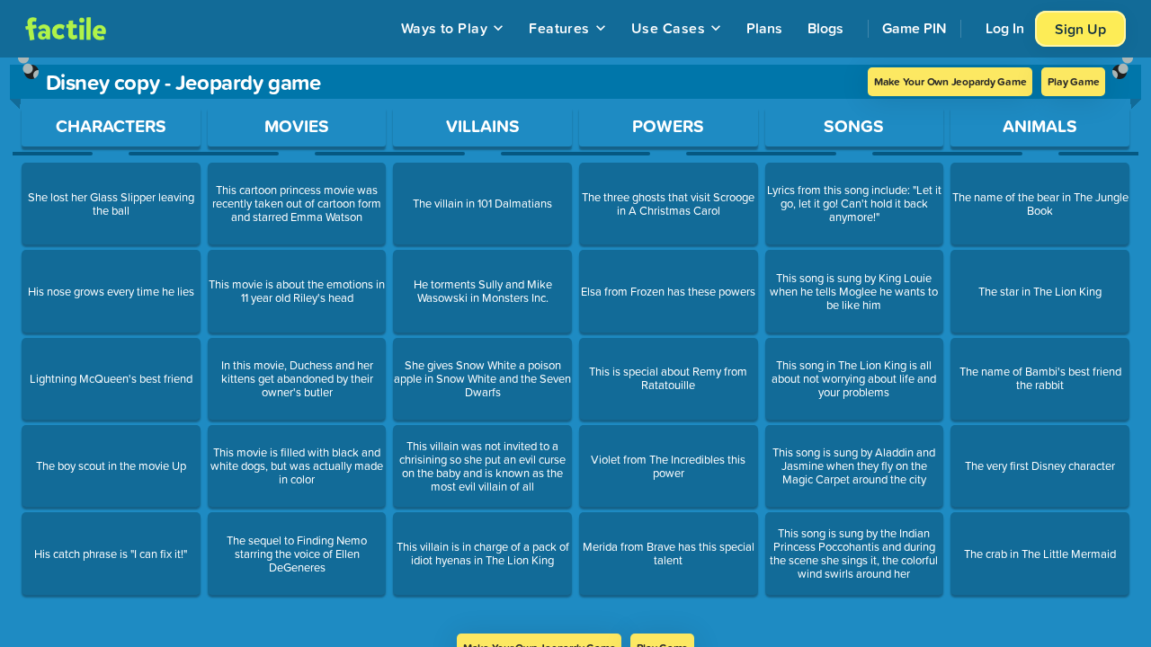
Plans (764, 28)
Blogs (825, 28)
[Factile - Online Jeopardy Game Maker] (65, 28)
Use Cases (668, 28)
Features (559, 28)
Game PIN (914, 28)
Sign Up (1080, 29)
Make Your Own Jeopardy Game (950, 81)
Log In (1005, 28)
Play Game (1073, 81)
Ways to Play (444, 28)
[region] (575, 346)
